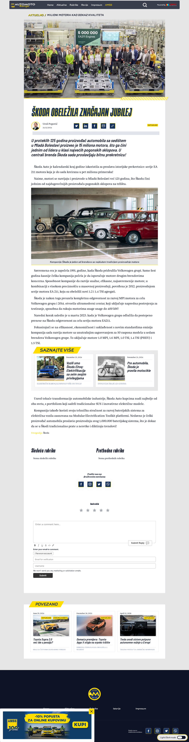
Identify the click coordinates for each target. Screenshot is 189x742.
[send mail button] (103, 126)
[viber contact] (108, 484)
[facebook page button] (81, 484)
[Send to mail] (157, 731)
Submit (42, 575)
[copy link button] (112, 126)
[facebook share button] (94, 126)
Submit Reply (137, 543)
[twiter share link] (76, 126)
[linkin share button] (85, 126)
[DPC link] (166, 4)
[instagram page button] (90, 484)
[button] (172, 737)
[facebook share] (148, 731)
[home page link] (24, 5)
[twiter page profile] (99, 484)
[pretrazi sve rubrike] (145, 5)
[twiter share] (166, 731)
